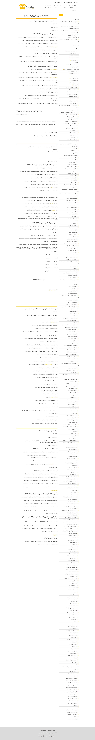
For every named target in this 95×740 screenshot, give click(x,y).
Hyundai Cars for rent (75, 53)
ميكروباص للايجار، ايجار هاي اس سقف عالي (69, 691)
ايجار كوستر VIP (74, 395)
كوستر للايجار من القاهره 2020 (71, 660)
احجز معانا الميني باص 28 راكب (71, 116)
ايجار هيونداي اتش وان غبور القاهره (71, 517)
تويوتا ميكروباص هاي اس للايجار (71, 607)
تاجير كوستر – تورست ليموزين (72, 596)
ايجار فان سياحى (74, 376)
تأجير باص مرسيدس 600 (73, 553)
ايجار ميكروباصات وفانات (72, 483)
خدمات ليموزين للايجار (73, 617)
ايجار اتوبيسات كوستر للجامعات (71, 200)
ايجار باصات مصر (74, 229)
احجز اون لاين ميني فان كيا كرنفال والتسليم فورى (68, 112)
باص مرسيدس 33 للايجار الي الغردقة (70, 528)
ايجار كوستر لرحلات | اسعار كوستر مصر (70, 399)
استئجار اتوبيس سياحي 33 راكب (71, 128)
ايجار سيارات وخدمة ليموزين (72, 333)
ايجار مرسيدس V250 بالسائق (72, 444)
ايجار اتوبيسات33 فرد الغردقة (72, 207)
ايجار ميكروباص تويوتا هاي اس (72, 467)
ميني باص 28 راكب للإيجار (72, 696)
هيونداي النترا (75, 716)
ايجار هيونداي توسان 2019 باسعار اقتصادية (69, 519)
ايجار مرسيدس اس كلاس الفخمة (71, 447)
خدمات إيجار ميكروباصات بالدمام (71, 612)
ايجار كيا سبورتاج (74, 413)
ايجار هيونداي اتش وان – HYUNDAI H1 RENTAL (68, 510)
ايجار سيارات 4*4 (50, 464)
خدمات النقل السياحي (72, 7)
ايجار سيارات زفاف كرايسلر (72, 302)
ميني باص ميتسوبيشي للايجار (72, 703)
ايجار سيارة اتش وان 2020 (72, 336)
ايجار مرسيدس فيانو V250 (72, 456)
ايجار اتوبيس (75, 171)
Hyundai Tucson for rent (74, 55)
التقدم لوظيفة (73, 9)
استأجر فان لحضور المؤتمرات (72, 125)
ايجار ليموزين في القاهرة (73, 438)
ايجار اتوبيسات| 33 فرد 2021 (72, 205)
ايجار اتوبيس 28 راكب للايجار (72, 173)
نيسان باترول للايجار (48, 364)
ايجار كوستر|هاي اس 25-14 (72, 410)
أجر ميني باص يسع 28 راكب (72, 94)
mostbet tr (77, 62)
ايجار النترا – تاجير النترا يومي (72, 211)
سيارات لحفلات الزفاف (73, 635)
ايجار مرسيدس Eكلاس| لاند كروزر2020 (70, 442)
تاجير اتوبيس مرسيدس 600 (72, 587)
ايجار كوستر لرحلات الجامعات (72, 401)
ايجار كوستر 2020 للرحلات (72, 392)
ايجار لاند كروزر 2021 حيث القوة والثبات (70, 426)
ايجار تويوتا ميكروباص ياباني (72, 250)
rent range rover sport (75, 78)
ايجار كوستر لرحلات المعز (72, 404)
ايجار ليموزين (75, 431)
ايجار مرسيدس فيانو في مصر (72, 460)
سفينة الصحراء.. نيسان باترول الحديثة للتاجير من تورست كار (41, 309)
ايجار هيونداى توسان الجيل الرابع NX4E (70, 506)
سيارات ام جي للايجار (73, 628)
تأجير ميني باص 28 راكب (73, 585)
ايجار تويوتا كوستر (74, 236)
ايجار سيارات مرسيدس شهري (72, 315)
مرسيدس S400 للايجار (73, 671)
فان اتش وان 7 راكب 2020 (72, 655)
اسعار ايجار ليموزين (74, 134)
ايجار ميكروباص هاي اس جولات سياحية (70, 481)
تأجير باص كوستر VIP (73, 551)
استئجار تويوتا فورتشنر (73, 130)
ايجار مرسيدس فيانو (73, 453)
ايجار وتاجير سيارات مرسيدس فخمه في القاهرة (69, 521)
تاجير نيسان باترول (54, 321)
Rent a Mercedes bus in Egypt (73, 64)
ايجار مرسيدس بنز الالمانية (72, 449)
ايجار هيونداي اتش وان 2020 (72, 512)
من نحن (61, 5)
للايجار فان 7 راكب (74, 664)
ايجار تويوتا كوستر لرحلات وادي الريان (70, 243)
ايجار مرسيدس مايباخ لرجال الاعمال (71, 463)
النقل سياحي (75, 148)
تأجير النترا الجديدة (74, 544)
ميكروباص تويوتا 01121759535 (71, 687)
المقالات (45, 7)
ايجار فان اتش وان (74, 372)
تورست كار (53, 187)
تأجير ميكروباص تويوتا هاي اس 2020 (71, 578)
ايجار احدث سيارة (54, 397)
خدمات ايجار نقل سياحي (73, 614)
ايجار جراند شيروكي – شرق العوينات (71, 257)
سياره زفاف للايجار (74, 641)
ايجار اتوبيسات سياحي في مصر (71, 198)
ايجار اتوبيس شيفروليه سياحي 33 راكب (70, 184)
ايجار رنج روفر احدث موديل (72, 277)
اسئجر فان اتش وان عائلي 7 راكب (71, 118)
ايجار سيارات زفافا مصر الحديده (71, 304)
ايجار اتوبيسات (74, 195)
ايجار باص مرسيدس (73, 220)
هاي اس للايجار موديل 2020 (72, 714)
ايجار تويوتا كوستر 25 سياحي (72, 241)
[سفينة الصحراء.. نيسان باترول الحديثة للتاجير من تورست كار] (36, 297)
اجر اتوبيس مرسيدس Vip (72, 109)
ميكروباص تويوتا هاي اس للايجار (71, 689)
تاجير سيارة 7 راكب (74, 594)
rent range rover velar (75, 80)
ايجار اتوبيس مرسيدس (62, 7)
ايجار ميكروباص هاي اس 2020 (72, 478)
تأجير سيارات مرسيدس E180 (72, 564)
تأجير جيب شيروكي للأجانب (72, 560)
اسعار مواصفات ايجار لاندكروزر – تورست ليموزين (68, 143)
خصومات (54, 210)
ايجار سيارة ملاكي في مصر (72, 347)
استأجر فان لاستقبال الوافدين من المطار (70, 123)
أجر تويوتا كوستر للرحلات (73, 89)
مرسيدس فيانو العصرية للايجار (72, 673)
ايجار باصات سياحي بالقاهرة (72, 227)
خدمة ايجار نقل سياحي (73, 621)
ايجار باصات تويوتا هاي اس (72, 225)
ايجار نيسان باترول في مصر (72, 499)
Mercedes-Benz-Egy (75, 60)
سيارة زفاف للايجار (74, 637)
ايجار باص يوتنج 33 (74, 223)
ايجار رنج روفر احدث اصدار (72, 275)
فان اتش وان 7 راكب (73, 653)
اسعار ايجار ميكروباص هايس (72, 139)
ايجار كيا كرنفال (74, 417)
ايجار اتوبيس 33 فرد (73, 175)
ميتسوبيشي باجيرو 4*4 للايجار (72, 682)
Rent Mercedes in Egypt (74, 73)
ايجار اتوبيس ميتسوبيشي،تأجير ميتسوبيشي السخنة (68, 193)
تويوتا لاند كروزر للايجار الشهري (71, 605)
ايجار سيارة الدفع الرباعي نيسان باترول (70, 338)
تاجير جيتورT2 (75, 592)
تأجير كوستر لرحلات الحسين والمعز (71, 573)
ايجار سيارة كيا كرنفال (73, 340)
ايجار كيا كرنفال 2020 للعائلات (72, 419)
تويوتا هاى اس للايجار (73, 610)
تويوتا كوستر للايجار (74, 601)
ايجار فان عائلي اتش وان (73, 381)
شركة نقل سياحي (74, 646)
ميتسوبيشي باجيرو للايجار (72, 684)
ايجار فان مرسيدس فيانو (73, 388)
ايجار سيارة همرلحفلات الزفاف (71, 354)
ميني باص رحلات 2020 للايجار (72, 698)
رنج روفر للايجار (74, 623)
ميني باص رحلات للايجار (73, 700)
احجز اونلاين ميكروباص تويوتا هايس (71, 114)
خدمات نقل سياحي (74, 619)
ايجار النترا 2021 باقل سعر (72, 214)
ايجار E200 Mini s (74, 150)
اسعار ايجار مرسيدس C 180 (72, 137)
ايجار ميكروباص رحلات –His (72, 472)
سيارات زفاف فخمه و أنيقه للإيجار (71, 630)
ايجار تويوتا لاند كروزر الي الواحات (71, 245)
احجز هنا (55, 535)
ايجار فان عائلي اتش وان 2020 (72, 383)
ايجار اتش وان (75, 152)
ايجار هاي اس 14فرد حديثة (72, 501)
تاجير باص (51, 203)
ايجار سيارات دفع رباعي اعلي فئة (71, 299)
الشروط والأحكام (43, 730)
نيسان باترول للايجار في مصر (72, 712)
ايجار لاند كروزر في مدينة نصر (72, 429)
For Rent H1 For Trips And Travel (73, 51)
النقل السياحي (55, 5)
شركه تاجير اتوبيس (74, 648)
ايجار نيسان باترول (54, 46)
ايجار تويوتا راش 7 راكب (73, 232)
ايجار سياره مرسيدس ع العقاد (72, 361)
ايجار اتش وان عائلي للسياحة (72, 166)
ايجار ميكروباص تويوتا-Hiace (72, 469)
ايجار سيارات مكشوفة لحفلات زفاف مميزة (69, 324)
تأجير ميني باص (74, 583)
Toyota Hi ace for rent (75, 82)
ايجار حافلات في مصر (73, 270)
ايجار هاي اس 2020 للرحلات (72, 503)
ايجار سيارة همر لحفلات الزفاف (71, 352)
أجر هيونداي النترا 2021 (73, 96)
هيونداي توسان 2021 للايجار (72, 718)
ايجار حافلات (75, 268)
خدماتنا (55, 7)
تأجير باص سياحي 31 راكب (72, 549)
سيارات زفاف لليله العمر (73, 632)
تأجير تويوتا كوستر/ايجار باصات (72, 555)
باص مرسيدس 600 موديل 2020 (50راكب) (69, 530)
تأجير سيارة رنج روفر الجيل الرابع (71, 567)
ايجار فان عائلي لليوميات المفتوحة (71, 385)
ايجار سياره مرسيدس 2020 (72, 358)
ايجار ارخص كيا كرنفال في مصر (71, 209)
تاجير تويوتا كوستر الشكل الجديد (71, 589)
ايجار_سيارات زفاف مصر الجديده (71, 524)
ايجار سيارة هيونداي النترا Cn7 (72, 356)
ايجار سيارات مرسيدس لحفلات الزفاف (70, 318)
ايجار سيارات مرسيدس (73, 313)
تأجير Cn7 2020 (74, 537)
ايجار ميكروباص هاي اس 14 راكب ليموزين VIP (69, 476)
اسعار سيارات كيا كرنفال (73, 141)
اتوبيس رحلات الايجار (73, 103)
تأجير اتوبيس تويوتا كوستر (73, 540)
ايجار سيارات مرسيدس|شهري (72, 320)
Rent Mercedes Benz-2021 (74, 71)
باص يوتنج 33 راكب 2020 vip (72, 535)
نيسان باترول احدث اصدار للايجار (71, 709)
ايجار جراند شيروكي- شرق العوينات (71, 259)
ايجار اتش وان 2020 (73, 157)
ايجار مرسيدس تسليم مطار (72, 451)
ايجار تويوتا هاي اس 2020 (73, 254)
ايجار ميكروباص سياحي (47, 5)
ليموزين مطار (75, 669)
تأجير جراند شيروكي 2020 (72, 558)
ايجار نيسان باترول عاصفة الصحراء (48, 431)
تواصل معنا (50, 7)
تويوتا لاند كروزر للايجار (73, 603)
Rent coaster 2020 (75, 66)
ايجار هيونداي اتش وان (73, 508)
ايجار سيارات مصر (74, 322)
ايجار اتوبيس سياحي (73, 182)
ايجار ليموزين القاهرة (73, 433)
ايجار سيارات (75, 284)
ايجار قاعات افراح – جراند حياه (72, 390)
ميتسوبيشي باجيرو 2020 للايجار (71, 678)
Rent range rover (76, 76)
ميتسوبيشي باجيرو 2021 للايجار (71, 680)
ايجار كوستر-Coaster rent (72, 408)
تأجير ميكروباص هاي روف (72, 580)
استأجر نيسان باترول (53, 77)
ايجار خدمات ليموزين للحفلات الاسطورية (70, 272)
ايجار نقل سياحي (74, 490)
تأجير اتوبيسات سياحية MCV (72, 542)
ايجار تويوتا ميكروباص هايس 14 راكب (70, 248)
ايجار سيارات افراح (74, 288)
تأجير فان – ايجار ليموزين (73, 571)
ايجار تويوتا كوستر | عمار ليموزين (71, 238)
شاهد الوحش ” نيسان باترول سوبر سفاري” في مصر (43, 21)
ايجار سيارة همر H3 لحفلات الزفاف (71, 349)
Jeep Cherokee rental (75, 57)
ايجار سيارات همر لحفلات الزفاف (71, 329)
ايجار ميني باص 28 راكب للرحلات (71, 487)
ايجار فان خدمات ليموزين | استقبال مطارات (69, 374)
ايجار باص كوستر (74, 216)
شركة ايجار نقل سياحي (73, 644)
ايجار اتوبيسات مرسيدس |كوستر (71, 202)
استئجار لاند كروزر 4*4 (73, 132)
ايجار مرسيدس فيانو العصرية (72, 458)
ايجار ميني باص (74, 485)
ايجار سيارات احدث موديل (72, 286)
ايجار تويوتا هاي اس (74, 252)
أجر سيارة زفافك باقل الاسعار (72, 91)
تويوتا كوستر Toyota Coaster (72, 598)
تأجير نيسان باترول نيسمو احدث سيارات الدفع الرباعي (42, 146)
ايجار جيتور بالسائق (74, 266)
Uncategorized (76, 85)
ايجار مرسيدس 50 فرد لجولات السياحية (70, 440)
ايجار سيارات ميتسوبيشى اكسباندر (71, 327)
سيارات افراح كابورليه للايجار (72, 626)
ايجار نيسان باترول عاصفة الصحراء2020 (70, 496)
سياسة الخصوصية (51, 730)
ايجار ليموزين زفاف (74, 435)
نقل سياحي (75, 705)
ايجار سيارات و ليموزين (73, 331)
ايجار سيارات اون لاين (73, 290)
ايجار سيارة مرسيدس (73, 343)
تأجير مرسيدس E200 (73, 576)
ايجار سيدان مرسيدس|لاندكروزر (71, 370)
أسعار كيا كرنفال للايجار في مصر (71, 98)
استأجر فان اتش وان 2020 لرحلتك (71, 121)
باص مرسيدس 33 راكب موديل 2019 (70, 526)
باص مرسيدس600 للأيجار (72, 533)
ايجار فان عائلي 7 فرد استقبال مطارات (70, 379)
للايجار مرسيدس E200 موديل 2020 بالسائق (69, 666)
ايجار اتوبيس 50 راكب (73, 180)
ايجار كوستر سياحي (74, 397)
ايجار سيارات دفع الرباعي (72, 293)
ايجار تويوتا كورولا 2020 (73, 234)
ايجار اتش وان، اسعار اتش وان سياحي (70, 168)
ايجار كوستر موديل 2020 (73, 406)
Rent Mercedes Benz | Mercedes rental (71, 69)
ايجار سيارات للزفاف (73, 309)
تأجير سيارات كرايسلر (73, 562)
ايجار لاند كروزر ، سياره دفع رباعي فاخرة (70, 424)
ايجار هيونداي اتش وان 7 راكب (72, 515)
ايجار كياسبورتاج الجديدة (73, 422)
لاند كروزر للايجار (74, 662)
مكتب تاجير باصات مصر (73, 675)
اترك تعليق (55, 23)
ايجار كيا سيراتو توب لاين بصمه (72, 415)
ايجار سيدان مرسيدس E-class (72, 367)
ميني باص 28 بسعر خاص (73, 694)
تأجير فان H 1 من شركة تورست (71, 569)
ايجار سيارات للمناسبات (73, 311)
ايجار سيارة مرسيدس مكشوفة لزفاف (70, 345)
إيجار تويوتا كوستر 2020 (73, 100)
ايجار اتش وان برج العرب (73, 162)
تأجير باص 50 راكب (74, 546)
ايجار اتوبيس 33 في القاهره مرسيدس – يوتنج (69, 177)
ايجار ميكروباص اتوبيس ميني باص (70, 5)
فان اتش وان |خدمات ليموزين (72, 650)
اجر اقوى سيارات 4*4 (53, 69)
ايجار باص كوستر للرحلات (72, 218)
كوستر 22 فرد (74, 657)
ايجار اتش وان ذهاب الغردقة (72, 164)
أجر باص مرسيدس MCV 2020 (71, 87)
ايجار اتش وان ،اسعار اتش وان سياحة (70, 155)
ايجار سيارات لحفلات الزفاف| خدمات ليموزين (69, 306)
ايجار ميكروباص (74, 465)
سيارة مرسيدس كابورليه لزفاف (71, 639)
